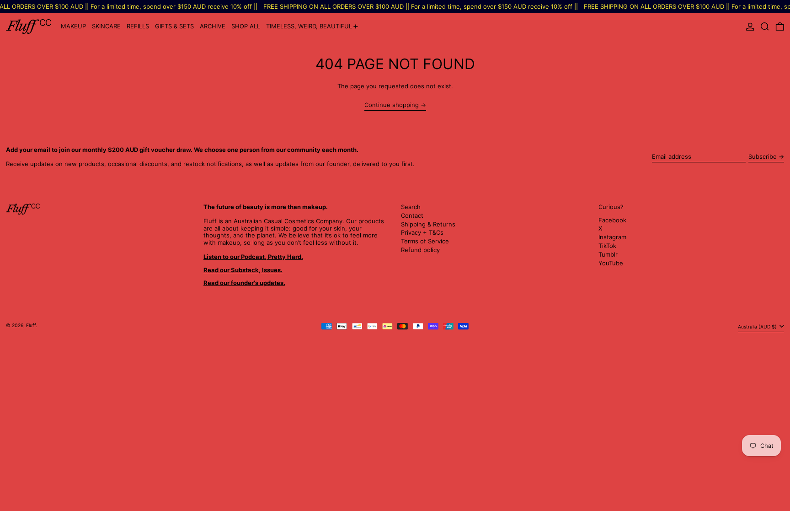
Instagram (612, 237)
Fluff (31, 325)
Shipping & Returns (428, 224)
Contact (412, 215)
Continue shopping (391, 105)
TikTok (607, 245)
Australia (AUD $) (758, 327)
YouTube (610, 263)
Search (411, 206)
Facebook (612, 220)
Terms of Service (425, 241)
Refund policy (420, 249)
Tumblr (608, 254)
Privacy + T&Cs (422, 232)
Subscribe (762, 156)
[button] (764, 26)
